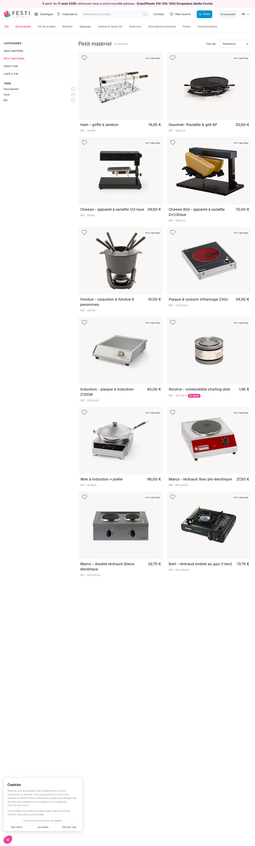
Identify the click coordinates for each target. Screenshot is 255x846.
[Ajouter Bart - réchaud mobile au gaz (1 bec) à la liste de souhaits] (173, 497)
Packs (186, 26)
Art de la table (47, 26)
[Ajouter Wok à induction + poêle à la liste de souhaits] (84, 412)
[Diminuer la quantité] (91, 113)
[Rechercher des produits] (145, 14)
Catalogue (46, 14)
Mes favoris (182, 14)
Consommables (207, 26)
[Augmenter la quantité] (141, 113)
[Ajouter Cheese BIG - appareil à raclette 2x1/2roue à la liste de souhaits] (173, 143)
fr (243, 14)
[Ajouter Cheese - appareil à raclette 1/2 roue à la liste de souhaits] (84, 143)
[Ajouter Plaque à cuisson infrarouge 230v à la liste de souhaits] (173, 232)
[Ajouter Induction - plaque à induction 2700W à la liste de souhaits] (84, 322)
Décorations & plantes (162, 26)
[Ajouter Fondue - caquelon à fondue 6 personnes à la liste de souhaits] (84, 232)
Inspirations (69, 14)
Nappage (85, 26)
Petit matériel (14, 58)
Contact (158, 14)
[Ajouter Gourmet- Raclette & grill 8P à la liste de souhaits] (173, 58)
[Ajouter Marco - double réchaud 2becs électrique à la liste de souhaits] (84, 497)
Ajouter (153, 113)
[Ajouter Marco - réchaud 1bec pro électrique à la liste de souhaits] (173, 412)
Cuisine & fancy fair (110, 26)
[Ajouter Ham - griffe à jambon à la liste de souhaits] (84, 58)
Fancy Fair (11, 66)
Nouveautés (23, 26)
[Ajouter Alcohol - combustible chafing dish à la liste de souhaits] (173, 322)
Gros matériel (14, 51)
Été (7, 26)
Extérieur (135, 26)
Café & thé (11, 74)
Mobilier (67, 26)
